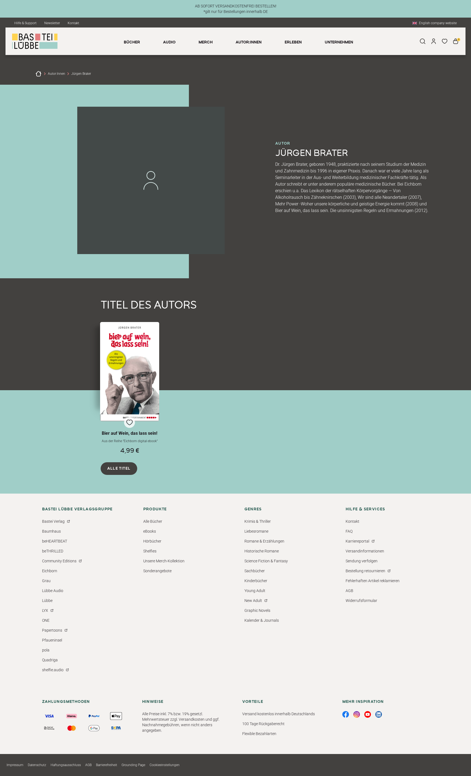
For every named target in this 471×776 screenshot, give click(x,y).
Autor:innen (56, 74)
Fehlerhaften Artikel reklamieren (373, 581)
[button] (129, 388)
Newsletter (52, 23)
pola (45, 650)
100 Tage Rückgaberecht (263, 724)
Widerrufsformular (361, 600)
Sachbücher (254, 571)
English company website (438, 23)
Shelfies (149, 551)
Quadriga (50, 660)
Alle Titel (119, 468)
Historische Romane (261, 551)
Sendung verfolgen (362, 561)
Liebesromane (256, 531)
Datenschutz (37, 765)
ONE (45, 620)
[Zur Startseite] (38, 73)
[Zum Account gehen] (433, 41)
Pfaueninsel (52, 640)
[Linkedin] (378, 714)
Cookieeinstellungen (165, 765)
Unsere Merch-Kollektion (163, 561)
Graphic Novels (257, 610)
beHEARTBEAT (54, 541)
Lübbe (47, 600)
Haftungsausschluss (66, 765)
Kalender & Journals (261, 620)
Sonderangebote (157, 571)
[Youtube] (367, 714)
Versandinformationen (365, 551)
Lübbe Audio (52, 590)
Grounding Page (133, 765)
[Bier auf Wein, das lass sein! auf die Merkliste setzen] (129, 371)
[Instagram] (356, 714)
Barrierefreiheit (106, 765)
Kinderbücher (255, 581)
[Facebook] (345, 714)
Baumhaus (51, 531)
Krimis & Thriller (257, 521)
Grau (46, 581)
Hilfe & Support (25, 23)
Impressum (15, 765)
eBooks (149, 531)
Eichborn (49, 571)
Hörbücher (152, 541)
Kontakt (73, 23)
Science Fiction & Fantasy (266, 561)
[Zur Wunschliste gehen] (444, 41)
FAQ (349, 531)
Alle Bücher (152, 521)
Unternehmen (339, 42)
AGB (349, 590)
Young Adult (254, 590)
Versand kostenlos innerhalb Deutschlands (278, 714)
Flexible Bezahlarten (259, 733)
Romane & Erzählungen (264, 541)
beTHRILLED (52, 551)
